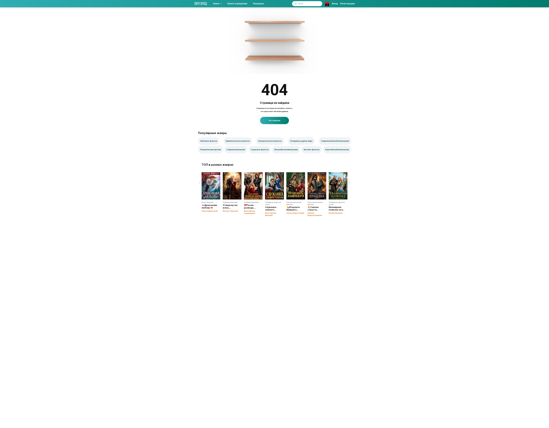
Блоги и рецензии (237, 3)
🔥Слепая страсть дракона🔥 (317, 185)
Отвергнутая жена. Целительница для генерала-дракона (232, 185)
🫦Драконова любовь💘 (211, 185)
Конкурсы (258, 3)
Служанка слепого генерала (274, 185)
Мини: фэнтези (208, 202)
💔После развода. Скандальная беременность (253, 185)
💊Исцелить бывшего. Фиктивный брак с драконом (295, 185)
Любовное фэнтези (230, 202)
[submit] (296, 4)
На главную (274, 120)
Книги (216, 3)
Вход (335, 3)
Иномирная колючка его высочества (338, 185)
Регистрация (347, 3)
